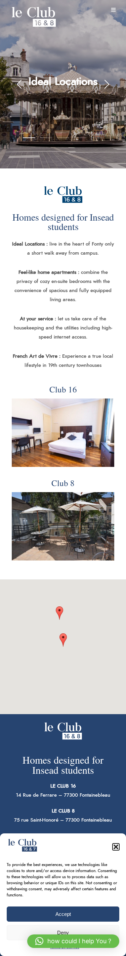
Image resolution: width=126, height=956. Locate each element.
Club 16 (63, 389)
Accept (63, 914)
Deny (63, 932)
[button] (116, 846)
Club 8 (63, 482)
